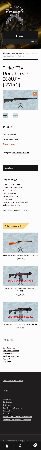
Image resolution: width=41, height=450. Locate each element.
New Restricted (9, 348)
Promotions (8, 414)
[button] (35, 94)
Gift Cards (7, 405)
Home (7, 53)
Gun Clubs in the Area (12, 408)
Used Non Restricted (11, 356)
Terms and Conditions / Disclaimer (17, 417)
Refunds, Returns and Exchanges (17, 420)
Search (20, 446)
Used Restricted (9, 353)
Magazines (7, 362)
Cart (31, 444)
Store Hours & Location (13, 381)
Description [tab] (9, 168)
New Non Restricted (20, 53)
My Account (7, 446)
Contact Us (7, 402)
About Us (7, 399)
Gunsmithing (8, 411)
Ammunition (7, 359)
